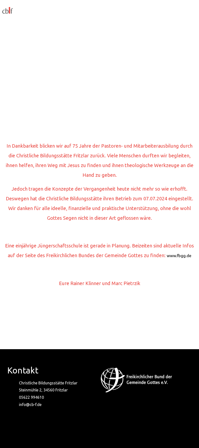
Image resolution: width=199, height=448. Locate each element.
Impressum (84, 434)
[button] (109, 10)
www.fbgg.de (179, 255)
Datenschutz (115, 434)
